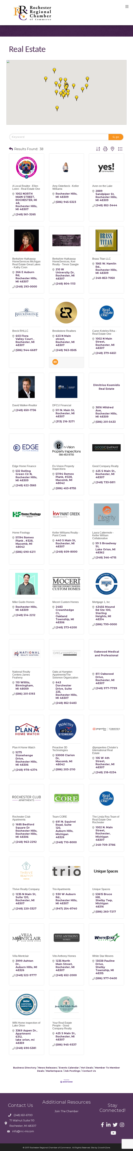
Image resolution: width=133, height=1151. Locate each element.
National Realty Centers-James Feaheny (21, 674)
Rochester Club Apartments (21, 818)
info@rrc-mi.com (23, 1131)
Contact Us (89, 1071)
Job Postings (72, 1071)
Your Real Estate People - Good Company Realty (62, 1025)
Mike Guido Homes (23, 602)
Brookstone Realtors (64, 331)
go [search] (117, 136)
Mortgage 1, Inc (101, 602)
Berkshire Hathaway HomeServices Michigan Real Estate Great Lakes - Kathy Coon (26, 263)
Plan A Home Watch (23, 747)
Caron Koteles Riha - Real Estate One (104, 332)
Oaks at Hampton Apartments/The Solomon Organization (65, 674)
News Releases (47, 1067)
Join (57, 1111)
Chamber (72, 1111)
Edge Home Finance (24, 466)
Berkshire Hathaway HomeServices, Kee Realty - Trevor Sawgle (65, 261)
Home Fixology (21, 532)
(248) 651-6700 (23, 1115)
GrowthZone (104, 1147)
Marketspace (54, 1071)
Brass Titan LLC (101, 258)
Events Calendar (69, 1067)
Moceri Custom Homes (65, 602)
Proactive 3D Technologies (60, 749)
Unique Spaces (101, 889)
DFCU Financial (61, 405)
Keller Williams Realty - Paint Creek (65, 534)
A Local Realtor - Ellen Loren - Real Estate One (26, 187)
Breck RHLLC (20, 331)
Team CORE (59, 816)
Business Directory (24, 1067)
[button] (68, 95)
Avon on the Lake (102, 186)
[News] (55, 363)
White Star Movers (102, 956)
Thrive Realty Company (26, 889)
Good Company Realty (105, 466)
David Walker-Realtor (24, 405)
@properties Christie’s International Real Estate (105, 750)
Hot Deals (87, 1067)
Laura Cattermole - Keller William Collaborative (103, 535)
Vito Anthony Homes (64, 956)
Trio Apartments (61, 889)
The (63, 1111)
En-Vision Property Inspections (63, 467)
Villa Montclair (20, 956)
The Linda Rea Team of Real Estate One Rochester (105, 819)
